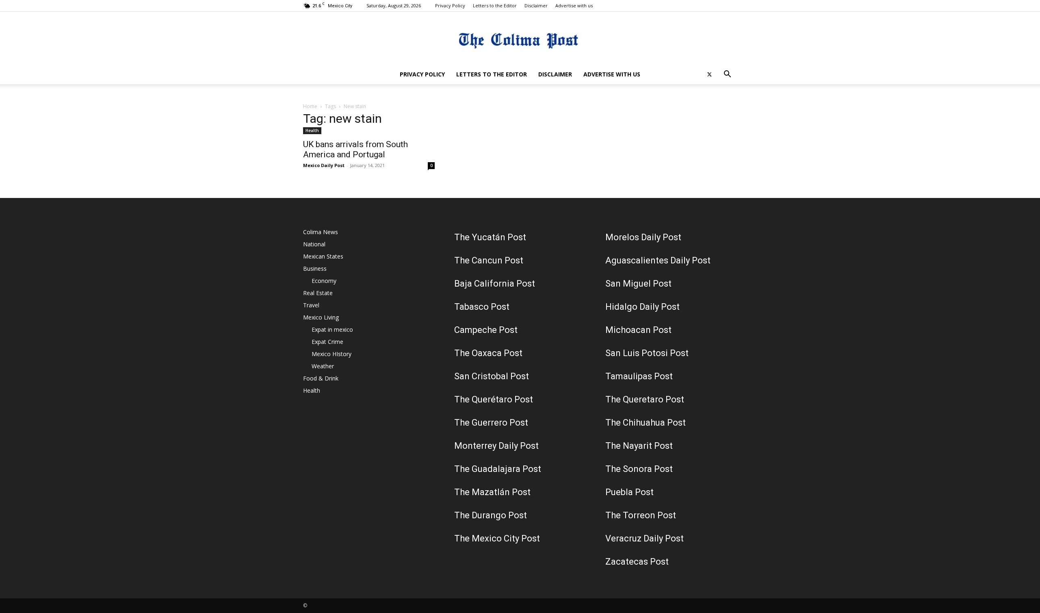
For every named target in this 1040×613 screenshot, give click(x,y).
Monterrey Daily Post (496, 446)
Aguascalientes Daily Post (658, 260)
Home (310, 106)
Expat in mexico (332, 329)
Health (312, 130)
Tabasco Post (481, 307)
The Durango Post (490, 515)
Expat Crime (327, 342)
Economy (324, 281)
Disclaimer (536, 5)
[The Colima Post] (520, 38)
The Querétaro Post (493, 399)
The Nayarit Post (639, 446)
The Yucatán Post (490, 237)
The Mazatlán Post (492, 492)
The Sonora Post (639, 469)
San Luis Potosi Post (647, 353)
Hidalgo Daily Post (642, 307)
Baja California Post (494, 283)
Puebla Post (629, 492)
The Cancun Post (488, 260)
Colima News (320, 232)
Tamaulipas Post (639, 376)
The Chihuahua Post (645, 422)
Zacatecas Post (637, 561)
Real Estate (318, 293)
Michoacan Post (638, 330)
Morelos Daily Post (643, 237)
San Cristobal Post (491, 376)
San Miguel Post (638, 283)
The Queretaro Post (644, 399)
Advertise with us (574, 5)
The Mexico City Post (497, 538)
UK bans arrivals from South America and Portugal (355, 149)
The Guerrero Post (491, 422)
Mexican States (323, 256)
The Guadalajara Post (497, 469)
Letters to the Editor (495, 5)
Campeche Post (486, 330)
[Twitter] (709, 74)
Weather (323, 366)
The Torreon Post (640, 515)
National (314, 244)
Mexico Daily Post (323, 165)
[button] (727, 75)
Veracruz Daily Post (644, 538)
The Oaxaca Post (488, 353)
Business (315, 268)
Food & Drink (320, 378)
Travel (311, 305)
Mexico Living (321, 317)
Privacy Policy (450, 5)
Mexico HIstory (331, 354)
